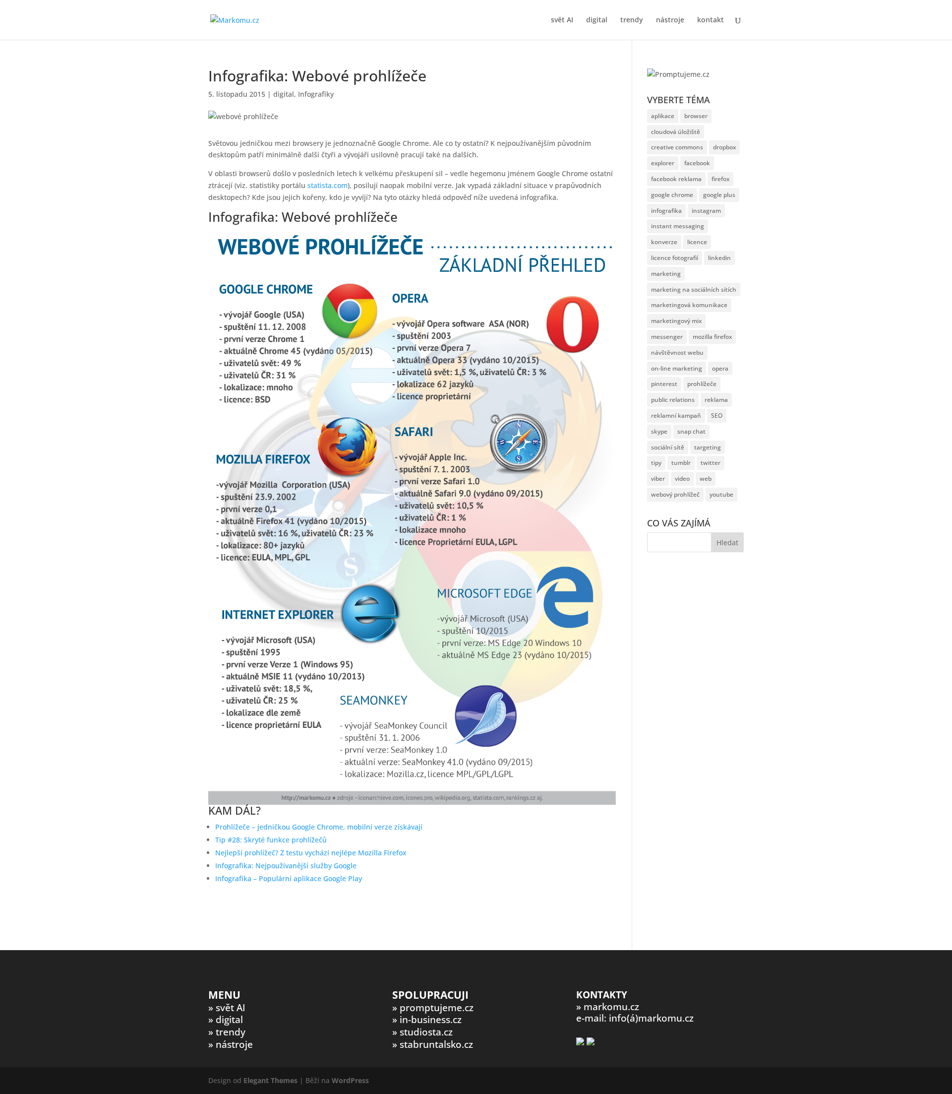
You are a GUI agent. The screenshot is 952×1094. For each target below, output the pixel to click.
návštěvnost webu (677, 352)
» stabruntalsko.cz (432, 1044)
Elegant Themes (270, 1080)
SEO (716, 415)
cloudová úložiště (675, 132)
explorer (662, 163)
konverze (664, 242)
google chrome (672, 195)
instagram (706, 210)
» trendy (226, 1032)
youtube (721, 494)
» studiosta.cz (422, 1032)
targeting (707, 447)
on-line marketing (676, 368)
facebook (697, 163)
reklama (716, 399)
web (706, 478)
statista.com (327, 185)
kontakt (710, 20)
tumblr (681, 462)
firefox (720, 179)
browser (696, 116)
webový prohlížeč (675, 494)
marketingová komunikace (689, 305)
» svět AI (226, 1007)
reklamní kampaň (676, 415)
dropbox (724, 147)
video (682, 478)
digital (596, 20)
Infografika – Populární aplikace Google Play (288, 878)
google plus (719, 195)
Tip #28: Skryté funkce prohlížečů (271, 839)
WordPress (350, 1080)
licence (697, 242)
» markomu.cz (607, 1006)
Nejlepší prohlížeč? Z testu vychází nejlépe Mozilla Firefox (311, 852)
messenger (667, 336)
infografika (666, 210)
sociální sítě (667, 447)
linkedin (719, 258)
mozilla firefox (712, 336)
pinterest (664, 384)
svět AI (562, 20)
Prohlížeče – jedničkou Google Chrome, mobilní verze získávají (318, 827)
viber (658, 478)
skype (659, 431)
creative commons (677, 147)
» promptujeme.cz (433, 1007)
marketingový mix (676, 321)
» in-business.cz (427, 1019)
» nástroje (230, 1044)
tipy (656, 462)
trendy (631, 20)
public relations (673, 399)
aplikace (662, 116)
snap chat (691, 431)
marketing (666, 273)
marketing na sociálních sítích (693, 289)
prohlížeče (701, 384)
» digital (225, 1019)
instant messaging (677, 226)
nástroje (670, 20)
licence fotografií (674, 258)
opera (720, 368)
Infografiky (316, 94)
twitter (710, 462)
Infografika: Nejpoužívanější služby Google (286, 865)
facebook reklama (676, 179)
